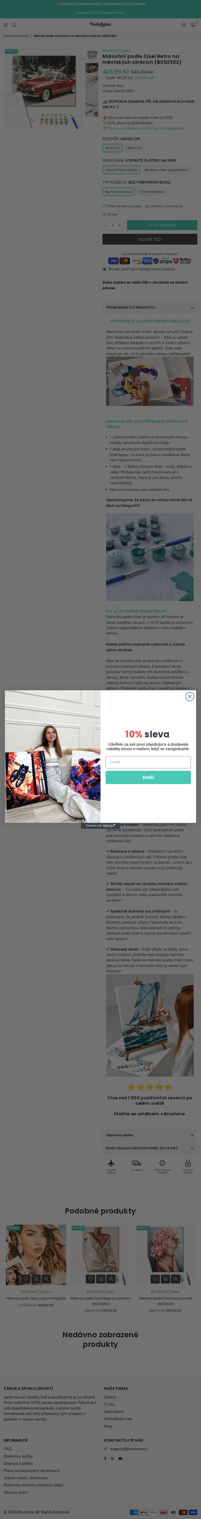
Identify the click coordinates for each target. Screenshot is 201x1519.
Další (148, 777)
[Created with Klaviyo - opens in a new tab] (100, 826)
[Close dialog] (190, 696)
